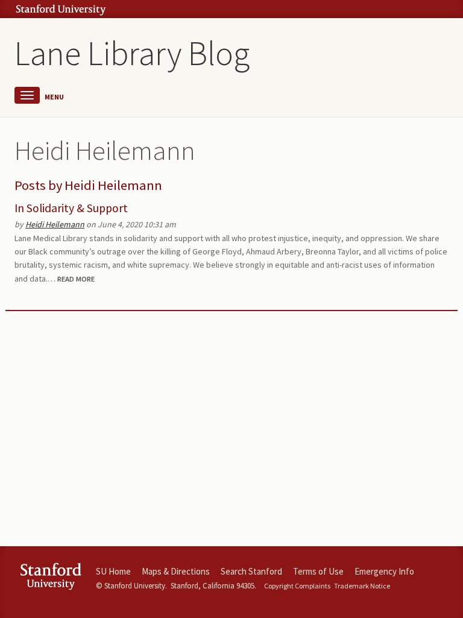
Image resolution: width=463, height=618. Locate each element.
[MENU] (27, 95)
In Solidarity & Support (71, 208)
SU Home (113, 571)
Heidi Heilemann (54, 224)
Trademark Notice (362, 585)
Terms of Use (318, 571)
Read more (76, 278)
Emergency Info (384, 571)
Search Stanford (251, 571)
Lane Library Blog (132, 53)
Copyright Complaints (297, 585)
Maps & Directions (176, 571)
